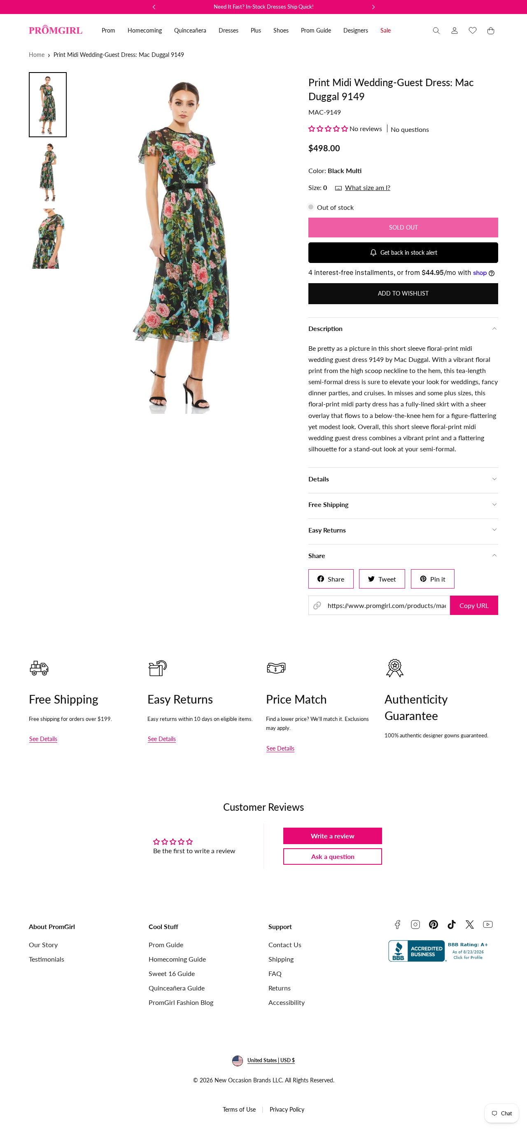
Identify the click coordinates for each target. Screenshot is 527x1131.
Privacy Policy (287, 1109)
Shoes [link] (281, 30)
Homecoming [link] (145, 30)
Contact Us (284, 944)
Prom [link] (108, 30)
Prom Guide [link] (316, 30)
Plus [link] (256, 30)
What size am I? (367, 187)
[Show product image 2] (48, 171)
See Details (43, 738)
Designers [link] (355, 30)
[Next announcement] (373, 7)
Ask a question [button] (332, 856)
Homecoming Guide (177, 959)
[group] (184, 243)
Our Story (43, 944)
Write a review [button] (332, 836)
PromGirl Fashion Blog (181, 1002)
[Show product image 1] (48, 104)
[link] (454, 30)
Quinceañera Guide (177, 988)
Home (36, 54)
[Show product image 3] (48, 238)
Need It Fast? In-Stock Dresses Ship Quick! (264, 6)
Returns (279, 988)
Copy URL (474, 605)
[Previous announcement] (154, 7)
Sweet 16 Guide (172, 973)
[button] (436, 30)
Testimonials (46, 959)
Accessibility (286, 1002)
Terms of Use (239, 1109)
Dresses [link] (228, 30)
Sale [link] (385, 30)
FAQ (275, 973)
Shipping (281, 959)
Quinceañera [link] (190, 30)
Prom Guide (166, 944)
